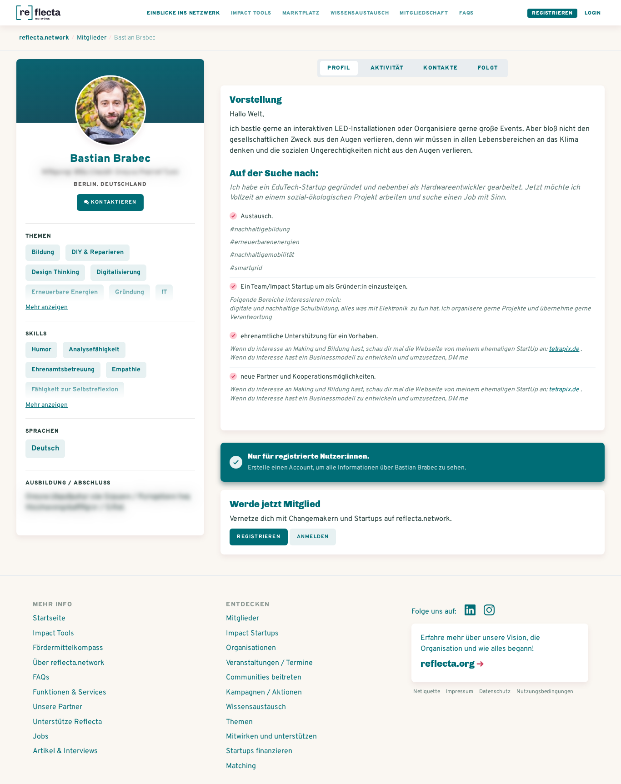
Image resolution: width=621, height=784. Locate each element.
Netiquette (426, 691)
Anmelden (313, 537)
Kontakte (440, 68)
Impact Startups (252, 633)
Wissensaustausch (256, 707)
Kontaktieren (113, 202)
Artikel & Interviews (65, 751)
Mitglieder (242, 618)
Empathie (126, 370)
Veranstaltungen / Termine (269, 663)
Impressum (459, 691)
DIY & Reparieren (97, 252)
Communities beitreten (263, 677)
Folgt (488, 68)
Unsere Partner (57, 707)
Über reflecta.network (69, 663)
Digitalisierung (118, 272)
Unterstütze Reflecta (67, 722)
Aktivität (387, 68)
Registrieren (552, 13)
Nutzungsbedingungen (544, 691)
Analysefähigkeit (94, 350)
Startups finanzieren (259, 751)
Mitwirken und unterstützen (271, 736)
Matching (241, 766)
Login (593, 13)
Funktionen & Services (69, 692)
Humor (41, 350)
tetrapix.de (564, 349)
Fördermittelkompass (68, 648)
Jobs (41, 736)
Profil (338, 68)
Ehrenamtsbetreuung (63, 370)
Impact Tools (53, 633)
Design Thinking (55, 272)
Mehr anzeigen (46, 307)
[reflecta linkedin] (470, 611)
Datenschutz (495, 691)
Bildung (42, 252)
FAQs (41, 677)
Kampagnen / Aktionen (264, 692)
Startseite (49, 618)
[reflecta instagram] (489, 611)
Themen (239, 722)
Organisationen (251, 648)
